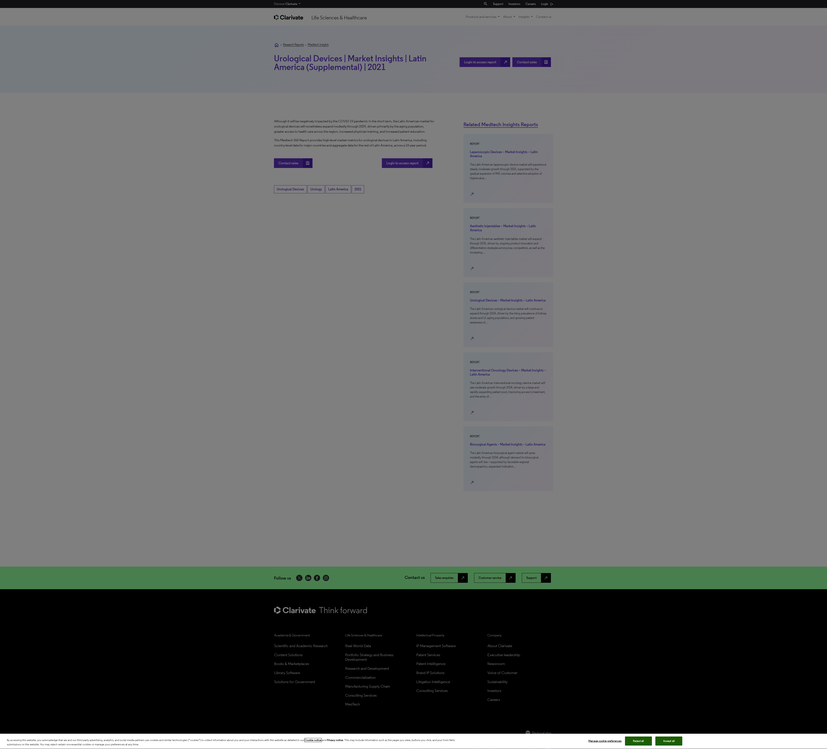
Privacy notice (335, 740)
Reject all (638, 741)
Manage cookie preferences (605, 741)
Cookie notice (313, 740)
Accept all (669, 741)
